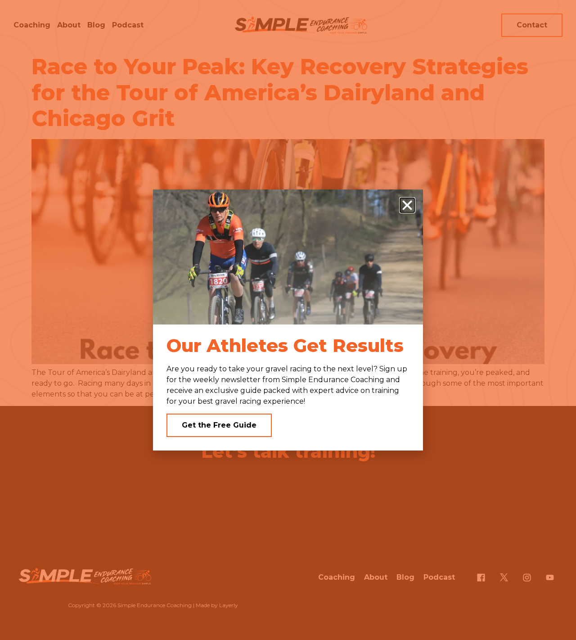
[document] (288, 320)
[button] (407, 205)
